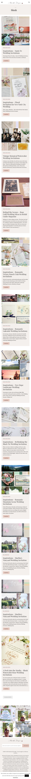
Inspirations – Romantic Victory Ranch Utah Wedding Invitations (14, 274)
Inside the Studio (6, 47)
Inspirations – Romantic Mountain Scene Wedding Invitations (13, 501)
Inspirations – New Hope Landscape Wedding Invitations (13, 387)
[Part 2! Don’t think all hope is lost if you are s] (23, 713)
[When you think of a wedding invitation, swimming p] (8, 713)
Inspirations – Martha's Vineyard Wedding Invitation (15, 615)
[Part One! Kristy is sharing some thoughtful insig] (8, 729)
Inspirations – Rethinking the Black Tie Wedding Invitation (15, 443)
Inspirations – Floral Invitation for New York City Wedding (14, 104)
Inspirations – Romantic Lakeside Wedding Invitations (15, 330)
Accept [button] (27, 775)
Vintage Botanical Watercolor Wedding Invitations (15, 157)
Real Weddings (6, 554)
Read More (6, 60)
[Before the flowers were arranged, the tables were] (23, 729)
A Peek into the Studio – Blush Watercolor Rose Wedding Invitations (15, 672)
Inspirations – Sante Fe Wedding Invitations (12, 52)
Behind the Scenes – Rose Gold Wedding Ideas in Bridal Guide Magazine (15, 214)
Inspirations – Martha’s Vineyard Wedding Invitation (15, 559)
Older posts (7, 697)
